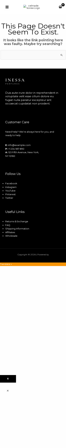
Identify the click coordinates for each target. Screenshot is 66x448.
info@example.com (19, 145)
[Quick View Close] (8, 391)
